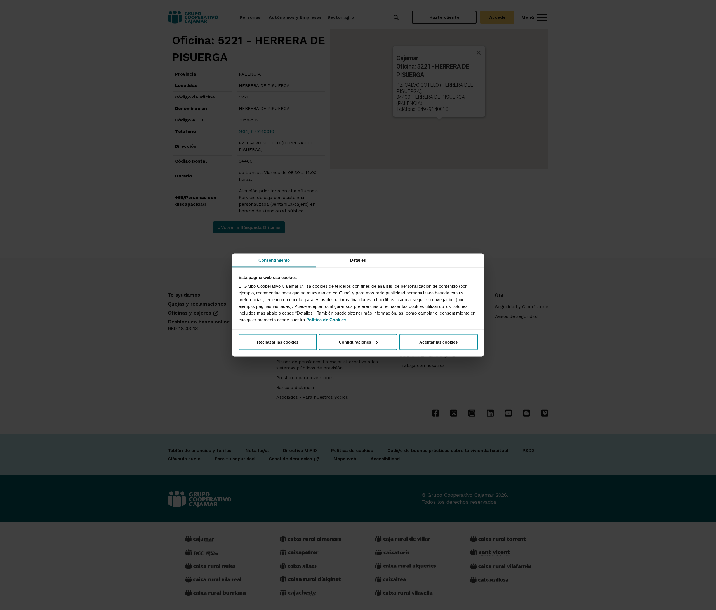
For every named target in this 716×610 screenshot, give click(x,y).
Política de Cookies (326, 319)
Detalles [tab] (358, 260)
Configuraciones (355, 341)
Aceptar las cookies (438, 341)
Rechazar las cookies (277, 341)
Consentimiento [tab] (274, 260)
